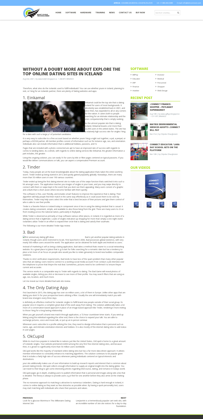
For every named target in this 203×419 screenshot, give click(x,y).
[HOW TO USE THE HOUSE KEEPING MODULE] (149, 204)
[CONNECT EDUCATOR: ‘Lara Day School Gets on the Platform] (139, 151)
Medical (160, 78)
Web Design (162, 90)
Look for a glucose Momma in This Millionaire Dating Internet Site (46, 401)
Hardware (85, 12)
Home (58, 12)
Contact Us (125, 12)
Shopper (161, 86)
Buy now (140, 12)
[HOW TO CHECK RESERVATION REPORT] (162, 204)
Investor (160, 74)
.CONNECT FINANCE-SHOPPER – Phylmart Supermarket (161, 107)
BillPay (135, 74)
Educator (136, 78)
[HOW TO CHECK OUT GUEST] (136, 204)
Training (100, 12)
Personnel (161, 82)
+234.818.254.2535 (145, 3)
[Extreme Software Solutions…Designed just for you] (36, 12)
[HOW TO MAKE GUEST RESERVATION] (155, 186)
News (112, 12)
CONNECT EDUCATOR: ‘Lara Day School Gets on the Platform (165, 147)
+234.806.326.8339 (128, 3)
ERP (134, 82)
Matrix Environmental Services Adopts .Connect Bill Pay (165, 127)
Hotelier (136, 90)
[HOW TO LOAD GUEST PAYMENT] (174, 204)
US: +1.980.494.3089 (165, 3)
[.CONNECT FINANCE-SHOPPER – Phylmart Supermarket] (139, 111)
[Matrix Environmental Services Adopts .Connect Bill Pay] (139, 131)
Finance (136, 86)
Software (70, 12)
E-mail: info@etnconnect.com (189, 3)
